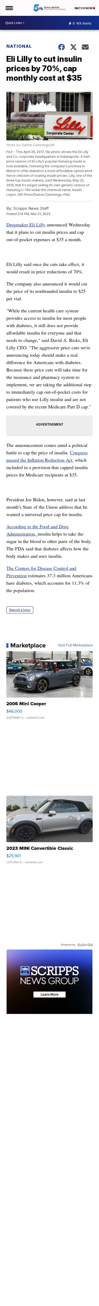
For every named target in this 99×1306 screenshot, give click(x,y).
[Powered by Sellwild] (85, 945)
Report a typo (19, 610)
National (19, 46)
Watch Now (83, 8)
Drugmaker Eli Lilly (25, 224)
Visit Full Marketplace (75, 645)
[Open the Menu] (9, 8)
